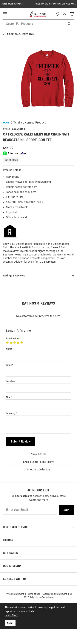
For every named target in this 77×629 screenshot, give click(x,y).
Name (9, 349)
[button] (58, 14)
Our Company (12, 566)
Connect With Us (15, 579)
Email (9, 365)
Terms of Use (33, 594)
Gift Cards (10, 553)
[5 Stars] (22, 343)
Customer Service (15, 527)
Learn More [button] (11, 615)
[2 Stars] (11, 343)
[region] (38, 220)
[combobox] (29, 23)
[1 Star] (8, 343)
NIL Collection (38, 469)
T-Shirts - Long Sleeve (38, 461)
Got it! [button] (10, 623)
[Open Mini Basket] (71, 14)
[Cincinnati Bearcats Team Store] (38, 14)
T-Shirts (38, 454)
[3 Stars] (15, 343)
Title (8, 397)
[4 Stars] (18, 343)
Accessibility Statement (55, 594)
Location (10, 381)
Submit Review (21, 441)
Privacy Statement (14, 594)
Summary (11, 413)
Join (66, 510)
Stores (8, 540)
